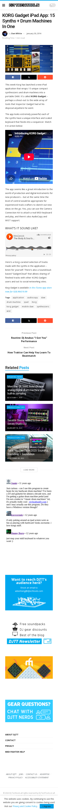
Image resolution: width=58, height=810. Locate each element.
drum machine (14, 302)
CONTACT (10, 740)
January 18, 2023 (15, 428)
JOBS (21, 774)
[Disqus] (29, 515)
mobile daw (27, 306)
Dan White (16, 33)
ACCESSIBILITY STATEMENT (37, 777)
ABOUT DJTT (11, 734)
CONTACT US (31, 774)
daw (43, 297)
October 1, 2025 (15, 398)
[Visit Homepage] (27, 5)
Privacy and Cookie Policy (25, 806)
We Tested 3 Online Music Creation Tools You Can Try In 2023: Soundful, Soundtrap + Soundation (27, 451)
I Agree (47, 806)
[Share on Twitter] (29, 77)
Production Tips (15, 407)
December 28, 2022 (16, 458)
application (18, 297)
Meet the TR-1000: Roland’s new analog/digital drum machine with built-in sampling (26, 390)
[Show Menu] (3, 5)
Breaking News (14, 377)
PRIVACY (9, 746)
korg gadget (13, 306)
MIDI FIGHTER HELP (15, 751)
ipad (26, 302)
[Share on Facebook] (13, 77)
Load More (29, 470)
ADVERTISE (45, 774)
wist (9, 311)
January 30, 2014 (34, 33)
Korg (34, 302)
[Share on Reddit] (45, 77)
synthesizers (43, 306)
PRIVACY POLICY (15, 777)
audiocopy (32, 297)
